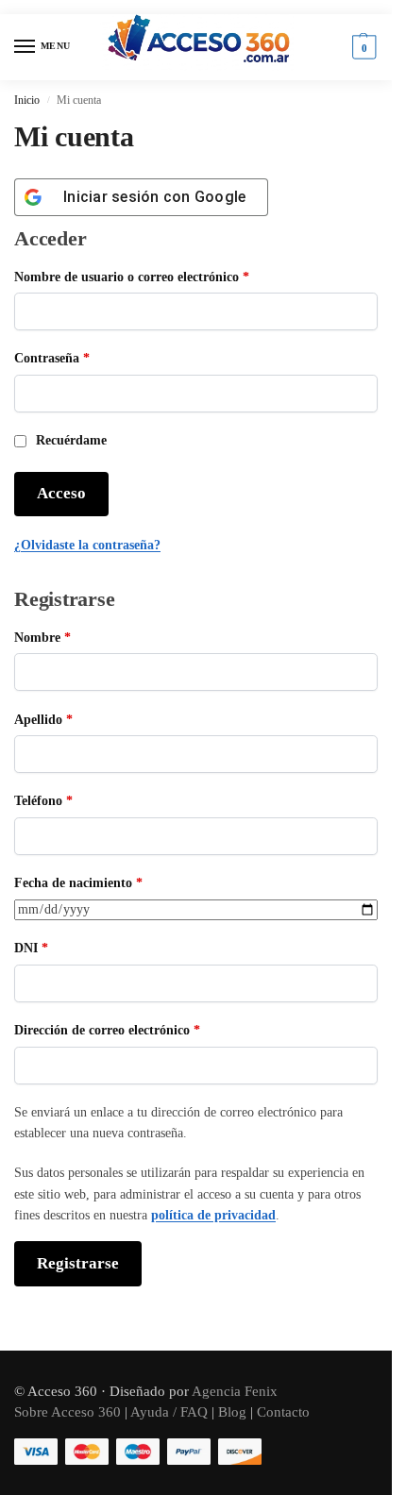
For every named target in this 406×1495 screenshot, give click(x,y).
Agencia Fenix (233, 1391)
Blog (232, 1411)
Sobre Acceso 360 (67, 1411)
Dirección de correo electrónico (139, 1029)
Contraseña (84, 357)
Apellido (43, 720)
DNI (31, 948)
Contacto (283, 1411)
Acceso (61, 493)
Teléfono (43, 801)
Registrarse (78, 1263)
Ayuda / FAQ (169, 1411)
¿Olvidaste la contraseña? (87, 545)
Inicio (27, 100)
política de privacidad (213, 1215)
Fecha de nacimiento (78, 883)
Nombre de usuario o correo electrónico (164, 276)
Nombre (42, 637)
